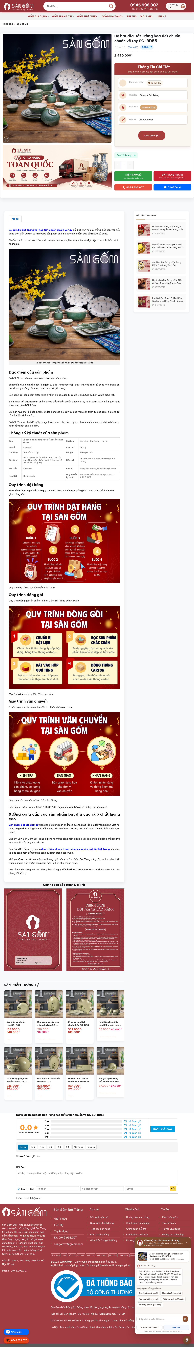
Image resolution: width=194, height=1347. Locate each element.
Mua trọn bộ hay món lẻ (148, 1299)
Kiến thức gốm (170, 1217)
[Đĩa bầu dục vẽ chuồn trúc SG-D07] (49, 1061)
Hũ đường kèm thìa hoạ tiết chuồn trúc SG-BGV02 (109, 1024)
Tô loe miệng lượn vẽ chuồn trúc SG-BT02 (18, 1080)
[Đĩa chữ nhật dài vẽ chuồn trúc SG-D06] (80, 1061)
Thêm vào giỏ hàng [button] (46, 1039)
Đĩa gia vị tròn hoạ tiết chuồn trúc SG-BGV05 (109, 1080)
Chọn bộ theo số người (148, 1293)
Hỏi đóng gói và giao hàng (150, 1305)
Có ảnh (91, 1147)
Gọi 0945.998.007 (150, 1327)
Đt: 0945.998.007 (65, 1237)
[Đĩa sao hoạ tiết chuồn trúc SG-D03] (80, 1004)
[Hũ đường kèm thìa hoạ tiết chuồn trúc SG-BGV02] (110, 1004)
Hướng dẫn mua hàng (137, 1217)
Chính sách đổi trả (136, 1228)
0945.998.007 (144, 5)
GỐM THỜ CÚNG (87, 16)
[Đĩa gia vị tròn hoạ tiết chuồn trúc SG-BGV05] (110, 1061)
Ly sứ (64, 1255)
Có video (78, 1147)
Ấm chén (56, 1255)
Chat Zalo (176, 1327)
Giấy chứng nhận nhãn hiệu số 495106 (95, 1261)
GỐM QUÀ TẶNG (112, 16)
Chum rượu (123, 1255)
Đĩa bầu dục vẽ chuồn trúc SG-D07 (48, 1080)
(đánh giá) (133, 47)
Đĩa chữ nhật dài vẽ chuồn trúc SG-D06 (78, 1080)
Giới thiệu (30, 1253)
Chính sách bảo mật (137, 1234)
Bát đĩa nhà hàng (99, 1234)
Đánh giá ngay (162, 1128)
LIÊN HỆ (161, 16)
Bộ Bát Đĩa (22, 23)
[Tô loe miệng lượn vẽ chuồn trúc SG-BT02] (18, 1061)
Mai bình (113, 1255)
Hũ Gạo (133, 1255)
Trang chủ (7, 23)
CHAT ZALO (174, 187)
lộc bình (80, 1255)
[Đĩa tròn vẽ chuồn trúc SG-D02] (18, 1004)
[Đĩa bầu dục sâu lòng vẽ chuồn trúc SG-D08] (49, 1004)
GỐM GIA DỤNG (37, 16)
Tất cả (23, 1147)
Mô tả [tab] (15, 218)
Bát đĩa (71, 1255)
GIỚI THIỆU (146, 16)
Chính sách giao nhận (137, 1223)
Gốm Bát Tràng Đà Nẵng (103, 1240)
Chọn (9, 1039)
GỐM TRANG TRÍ (62, 16)
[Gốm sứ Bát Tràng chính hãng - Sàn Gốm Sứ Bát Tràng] (17, 6)
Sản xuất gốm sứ (99, 1217)
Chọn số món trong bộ (171, 1293)
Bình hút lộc (101, 1255)
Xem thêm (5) (151, 135)
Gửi (173, 1188)
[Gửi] (185, 1319)
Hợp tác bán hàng (100, 1228)
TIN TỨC (132, 16)
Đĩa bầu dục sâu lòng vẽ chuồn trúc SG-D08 (48, 1024)
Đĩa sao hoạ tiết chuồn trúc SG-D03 (78, 1023)
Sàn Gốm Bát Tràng (12, 1224)
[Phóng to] (6, 139)
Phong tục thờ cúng (172, 1234)
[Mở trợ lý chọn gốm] (187, 1340)
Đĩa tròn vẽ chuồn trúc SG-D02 (16, 1023)
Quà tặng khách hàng (102, 1223)
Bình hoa (90, 1255)
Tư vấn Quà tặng (171, 1228)
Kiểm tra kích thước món (173, 1299)
